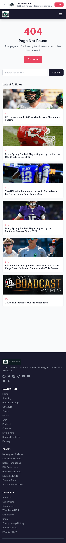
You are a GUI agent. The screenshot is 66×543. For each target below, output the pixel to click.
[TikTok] (18, 376)
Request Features (11, 437)
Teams (5, 411)
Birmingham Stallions (12, 454)
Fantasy (6, 441)
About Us (7, 497)
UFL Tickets (8, 514)
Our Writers (8, 501)
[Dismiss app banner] (4, 4)
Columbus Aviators (11, 458)
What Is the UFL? (10, 510)
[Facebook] (4, 376)
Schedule (7, 407)
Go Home (33, 59)
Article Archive (9, 527)
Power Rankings (10, 402)
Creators (6, 428)
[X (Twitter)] (8, 376)
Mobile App (8, 432)
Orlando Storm (9, 480)
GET (59, 4)
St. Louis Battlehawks (12, 484)
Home (5, 394)
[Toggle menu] (60, 14)
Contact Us (8, 506)
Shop (5, 519)
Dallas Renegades (11, 463)
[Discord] (28, 376)
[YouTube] (23, 376)
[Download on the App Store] (4, 381)
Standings (7, 398)
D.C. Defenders (10, 467)
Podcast (6, 424)
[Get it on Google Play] (8, 381)
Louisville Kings (10, 475)
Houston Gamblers (11, 471)
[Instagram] (13, 376)
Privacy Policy (9, 532)
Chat (4, 419)
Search (56, 72)
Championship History (13, 523)
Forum (5, 415)
